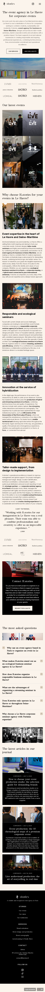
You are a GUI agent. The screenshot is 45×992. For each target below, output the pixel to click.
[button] (40, 4)
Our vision (22, 914)
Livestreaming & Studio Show (22, 939)
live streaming (34, 406)
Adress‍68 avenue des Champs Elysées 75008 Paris (22, 952)
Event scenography (22, 935)
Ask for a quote (30, 51)
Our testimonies (22, 918)
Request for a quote (22, 608)
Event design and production (22, 932)
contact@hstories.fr (22, 958)
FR (38, 989)
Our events (22, 911)
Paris (4, 430)
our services (13, 51)
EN (42, 989)
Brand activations (22, 928)
